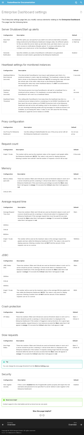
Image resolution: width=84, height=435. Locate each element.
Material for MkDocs (15, 432)
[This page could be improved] (43, 415)
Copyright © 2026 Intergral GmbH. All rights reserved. (18, 430)
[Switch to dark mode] (76, 2)
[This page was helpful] (40, 415)
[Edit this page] (81, 12)
